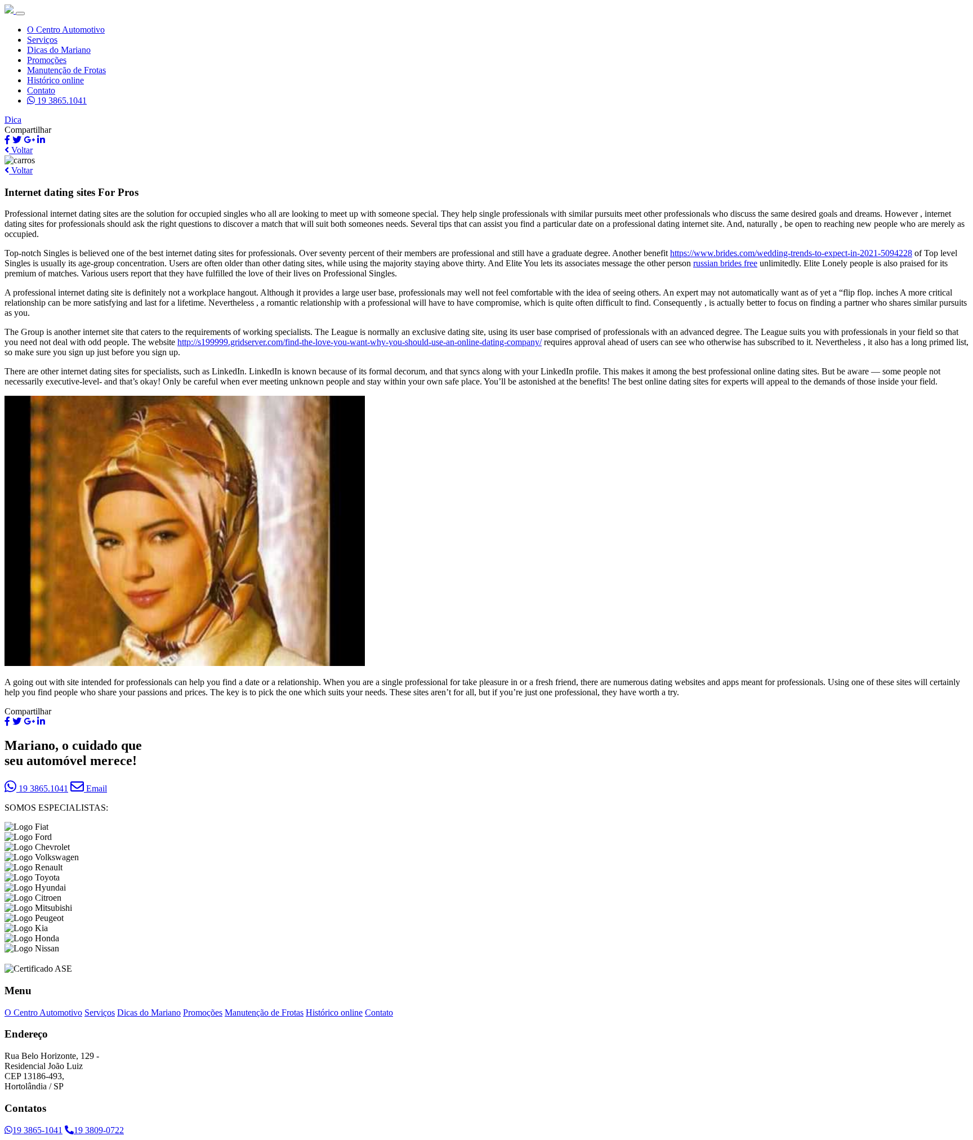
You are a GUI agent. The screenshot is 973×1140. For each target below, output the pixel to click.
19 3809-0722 (99, 1130)
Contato (41, 90)
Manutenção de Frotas (66, 70)
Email (95, 788)
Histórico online (55, 80)
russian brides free (725, 263)
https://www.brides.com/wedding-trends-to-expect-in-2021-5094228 (791, 253)
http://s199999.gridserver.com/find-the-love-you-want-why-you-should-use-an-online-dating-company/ (359, 342)
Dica (13, 119)
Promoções (46, 60)
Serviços (42, 39)
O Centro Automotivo (66, 29)
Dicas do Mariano (59, 50)
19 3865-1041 (37, 1130)
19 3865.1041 (61, 100)
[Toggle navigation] (20, 13)
